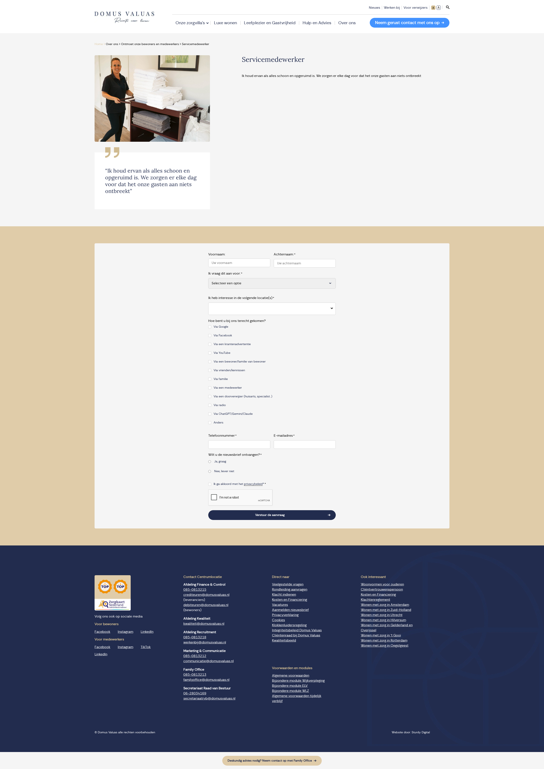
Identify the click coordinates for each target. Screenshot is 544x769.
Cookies (278, 620)
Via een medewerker (228, 387)
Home (99, 44)
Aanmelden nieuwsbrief (290, 610)
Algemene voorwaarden (290, 675)
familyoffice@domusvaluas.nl (206, 679)
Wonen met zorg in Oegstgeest (384, 645)
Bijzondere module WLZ (290, 691)
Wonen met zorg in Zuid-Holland (386, 610)
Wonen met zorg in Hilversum (383, 620)
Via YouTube (222, 352)
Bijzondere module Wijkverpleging (298, 680)
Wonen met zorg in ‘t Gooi (381, 635)
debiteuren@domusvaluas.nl (205, 605)
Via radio (220, 405)
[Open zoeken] (445, 7)
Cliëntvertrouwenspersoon (382, 589)
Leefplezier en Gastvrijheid (270, 23)
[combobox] (268, 308)
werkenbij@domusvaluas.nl (204, 642)
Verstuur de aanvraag (270, 515)
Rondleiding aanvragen (289, 589)
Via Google (221, 326)
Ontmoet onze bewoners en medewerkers (150, 44)
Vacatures (280, 604)
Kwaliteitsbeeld (284, 640)
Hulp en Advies (317, 23)
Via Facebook (223, 335)
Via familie (221, 379)
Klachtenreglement (375, 599)
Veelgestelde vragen (287, 584)
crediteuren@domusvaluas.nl (206, 594)
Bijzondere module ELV (290, 685)
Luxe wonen (225, 23)
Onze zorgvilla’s (190, 23)
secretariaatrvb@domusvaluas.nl (209, 698)
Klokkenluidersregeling (289, 625)
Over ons (347, 23)
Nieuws (374, 7)
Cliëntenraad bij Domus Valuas (296, 635)
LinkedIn (147, 631)
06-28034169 (194, 693)
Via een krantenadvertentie (232, 344)
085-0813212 (194, 656)
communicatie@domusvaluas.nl (208, 661)
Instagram (125, 631)
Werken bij (392, 7)
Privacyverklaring (285, 615)
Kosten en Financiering (289, 599)
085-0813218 (194, 637)
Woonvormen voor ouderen (382, 584)
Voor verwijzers (416, 7)
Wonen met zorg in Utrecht (381, 615)
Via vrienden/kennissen (229, 370)
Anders (218, 422)
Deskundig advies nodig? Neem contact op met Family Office (270, 760)
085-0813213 (194, 674)
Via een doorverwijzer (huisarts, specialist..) (243, 396)
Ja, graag (220, 461)
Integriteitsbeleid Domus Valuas (297, 630)
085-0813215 (194, 589)
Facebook (102, 631)
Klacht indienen (284, 594)
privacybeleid (253, 484)
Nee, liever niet (224, 471)
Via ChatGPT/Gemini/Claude (233, 413)
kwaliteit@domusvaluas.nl (203, 623)
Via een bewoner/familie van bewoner (240, 361)
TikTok (146, 647)
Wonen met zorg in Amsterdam (385, 604)
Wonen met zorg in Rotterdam (384, 640)
